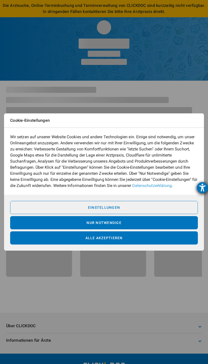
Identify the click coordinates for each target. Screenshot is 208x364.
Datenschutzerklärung (152, 185)
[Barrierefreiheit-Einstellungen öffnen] (202, 187)
